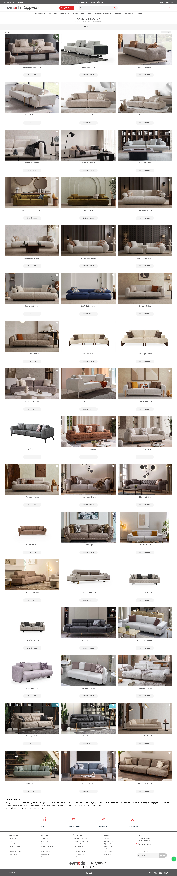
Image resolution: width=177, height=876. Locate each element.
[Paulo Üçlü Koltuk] (32, 527)
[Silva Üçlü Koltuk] (88, 192)
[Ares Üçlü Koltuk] (88, 97)
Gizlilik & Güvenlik (78, 846)
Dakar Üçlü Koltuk (32, 592)
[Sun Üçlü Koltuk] (88, 383)
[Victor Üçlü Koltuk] (32, 97)
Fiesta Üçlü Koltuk (145, 449)
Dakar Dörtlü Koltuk (88, 592)
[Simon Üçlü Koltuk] (145, 145)
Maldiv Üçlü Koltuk (88, 497)
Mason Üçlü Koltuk (145, 688)
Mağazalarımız (45, 854)
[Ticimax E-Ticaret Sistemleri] (88, 873)
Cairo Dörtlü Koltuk (145, 592)
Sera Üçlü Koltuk (32, 449)
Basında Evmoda (46, 849)
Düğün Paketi (13, 854)
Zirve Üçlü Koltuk (32, 736)
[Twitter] (86, 867)
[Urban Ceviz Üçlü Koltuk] (32, 49)
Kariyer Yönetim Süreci (111, 849)
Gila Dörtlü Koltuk (32, 354)
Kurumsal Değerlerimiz (48, 841)
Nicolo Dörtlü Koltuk (88, 354)
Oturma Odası (13, 838)
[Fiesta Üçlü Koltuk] (145, 431)
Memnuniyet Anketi (78, 854)
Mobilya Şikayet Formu (79, 851)
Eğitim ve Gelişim (109, 844)
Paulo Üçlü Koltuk (32, 545)
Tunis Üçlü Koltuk (144, 545)
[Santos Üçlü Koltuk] (145, 192)
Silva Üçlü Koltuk (88, 210)
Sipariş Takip (169, 2)
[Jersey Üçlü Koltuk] (88, 622)
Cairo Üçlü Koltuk (32, 640)
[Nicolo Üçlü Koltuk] (145, 336)
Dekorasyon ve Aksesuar (16, 851)
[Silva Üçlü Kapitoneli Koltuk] (32, 192)
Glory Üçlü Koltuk (144, 67)
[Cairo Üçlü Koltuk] (32, 622)
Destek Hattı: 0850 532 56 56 (13, 2)
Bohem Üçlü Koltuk (144, 401)
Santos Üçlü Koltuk (145, 210)
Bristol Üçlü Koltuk (88, 783)
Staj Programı (108, 854)
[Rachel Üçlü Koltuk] (32, 288)
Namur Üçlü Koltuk (32, 783)
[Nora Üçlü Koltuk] (88, 145)
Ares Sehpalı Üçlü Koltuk (145, 115)
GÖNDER (163, 855)
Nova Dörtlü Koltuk (145, 783)
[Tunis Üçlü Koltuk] (145, 527)
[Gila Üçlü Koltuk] (145, 288)
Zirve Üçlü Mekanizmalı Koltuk (88, 736)
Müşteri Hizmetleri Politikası (49, 846)
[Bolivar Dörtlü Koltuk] (145, 240)
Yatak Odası (12, 841)
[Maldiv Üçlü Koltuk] (88, 479)
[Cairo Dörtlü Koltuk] (145, 574)
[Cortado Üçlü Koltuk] (88, 431)
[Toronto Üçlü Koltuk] (145, 718)
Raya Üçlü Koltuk (32, 497)
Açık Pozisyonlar (109, 851)
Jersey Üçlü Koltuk (88, 640)
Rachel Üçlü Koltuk (32, 306)
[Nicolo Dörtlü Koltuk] (88, 336)
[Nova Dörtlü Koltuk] (145, 766)
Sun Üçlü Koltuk (88, 401)
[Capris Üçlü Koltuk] (32, 145)
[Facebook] (83, 867)
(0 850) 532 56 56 (145, 839)
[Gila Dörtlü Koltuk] (32, 336)
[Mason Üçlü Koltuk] (145, 670)
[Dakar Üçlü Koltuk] (32, 574)
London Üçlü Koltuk (144, 640)
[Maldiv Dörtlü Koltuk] (145, 479)
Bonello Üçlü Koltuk (32, 401)
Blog (161, 2)
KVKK (74, 849)
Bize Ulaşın (44, 857)
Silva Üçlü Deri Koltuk (88, 306)
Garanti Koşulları (77, 844)
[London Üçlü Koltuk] (145, 622)
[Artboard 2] (88, 863)
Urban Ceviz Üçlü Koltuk (32, 67)
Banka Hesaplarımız (47, 851)
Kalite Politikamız (46, 844)
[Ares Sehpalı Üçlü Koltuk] (145, 97)
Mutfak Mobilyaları (14, 846)
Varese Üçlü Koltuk (32, 688)
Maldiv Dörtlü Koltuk (144, 497)
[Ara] (115, 8)
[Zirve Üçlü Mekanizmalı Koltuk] (88, 718)
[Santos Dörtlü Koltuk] (32, 240)
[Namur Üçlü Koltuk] (32, 766)
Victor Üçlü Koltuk (32, 115)
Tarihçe (106, 838)
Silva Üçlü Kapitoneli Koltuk (32, 210)
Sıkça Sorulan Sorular (79, 857)
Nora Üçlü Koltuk (88, 163)
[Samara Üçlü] (88, 527)
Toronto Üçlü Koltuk (144, 736)
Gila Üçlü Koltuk (145, 306)
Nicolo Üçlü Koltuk (145, 354)
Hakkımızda (44, 838)
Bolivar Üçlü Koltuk (88, 258)
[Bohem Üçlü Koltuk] (145, 383)
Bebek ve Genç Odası (15, 849)
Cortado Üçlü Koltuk (88, 449)
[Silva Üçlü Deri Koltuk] (88, 288)
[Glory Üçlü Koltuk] (145, 49)
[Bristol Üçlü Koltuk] (88, 766)
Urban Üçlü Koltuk (88, 67)
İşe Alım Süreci (108, 846)
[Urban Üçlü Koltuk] (88, 49)
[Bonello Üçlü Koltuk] (32, 383)
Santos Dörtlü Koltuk (32, 258)
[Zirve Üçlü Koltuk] (32, 718)
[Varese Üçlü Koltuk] (32, 670)
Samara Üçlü (88, 545)
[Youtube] (93, 867)
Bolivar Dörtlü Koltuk (144, 258)
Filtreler (86, 27)
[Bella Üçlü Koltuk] (88, 670)
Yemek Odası (13, 844)
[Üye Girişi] (169, 8)
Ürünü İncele (32, 75)
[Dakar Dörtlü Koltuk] (88, 574)
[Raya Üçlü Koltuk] (32, 479)
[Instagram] (90, 867)
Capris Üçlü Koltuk (32, 163)
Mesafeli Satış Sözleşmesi (80, 841)
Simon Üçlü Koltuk (145, 163)
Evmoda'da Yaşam (109, 841)
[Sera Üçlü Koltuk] (32, 431)
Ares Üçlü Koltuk (88, 115)
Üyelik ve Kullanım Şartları (80, 838)
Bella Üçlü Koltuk (88, 688)
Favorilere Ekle (57, 36)
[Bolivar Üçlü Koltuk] (88, 240)
